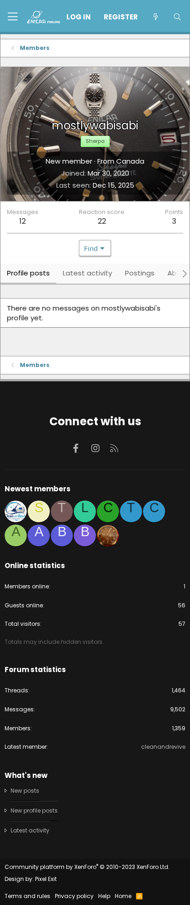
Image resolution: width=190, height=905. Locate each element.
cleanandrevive (163, 747)
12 (22, 221)
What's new (26, 775)
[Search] (177, 17)
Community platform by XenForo (87, 867)
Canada (130, 161)
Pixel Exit (46, 879)
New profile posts (34, 810)
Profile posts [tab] (28, 273)
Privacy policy (74, 896)
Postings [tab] (139, 273)
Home (123, 896)
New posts (25, 791)
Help (104, 896)
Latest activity (30, 830)
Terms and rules (27, 896)
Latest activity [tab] (87, 273)
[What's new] (155, 17)
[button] (13, 17)
